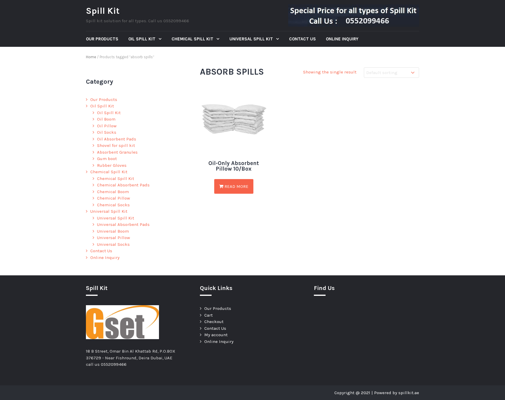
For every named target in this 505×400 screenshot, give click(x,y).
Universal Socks (113, 244)
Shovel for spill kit (116, 145)
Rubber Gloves (112, 165)
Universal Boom (113, 231)
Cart (208, 315)
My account (216, 334)
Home (91, 57)
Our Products (102, 39)
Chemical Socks (113, 204)
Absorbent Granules (117, 152)
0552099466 (114, 364)
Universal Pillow (113, 237)
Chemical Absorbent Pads (123, 185)
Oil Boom (106, 119)
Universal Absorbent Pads (123, 224)
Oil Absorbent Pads (116, 139)
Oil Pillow (107, 125)
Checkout (214, 321)
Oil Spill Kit (142, 39)
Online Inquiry (342, 39)
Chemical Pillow (113, 198)
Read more (235, 186)
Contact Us (302, 39)
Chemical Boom (113, 191)
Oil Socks (106, 132)
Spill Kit (103, 11)
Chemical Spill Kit (193, 39)
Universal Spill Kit (251, 39)
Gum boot (107, 158)
